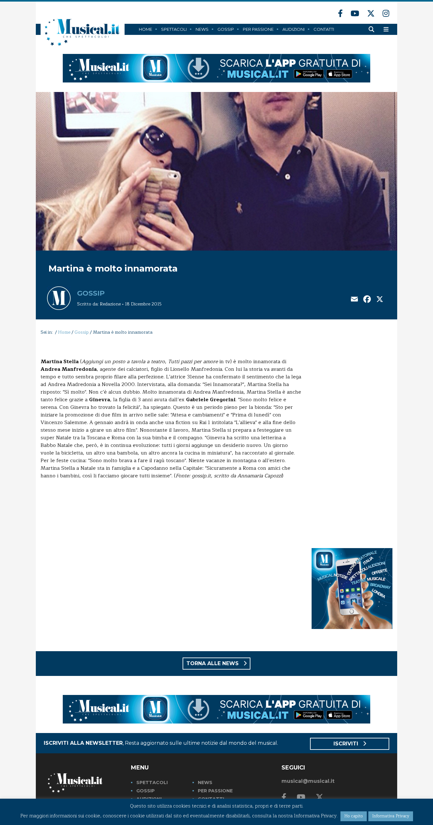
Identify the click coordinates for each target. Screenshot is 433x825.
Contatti (323, 29)
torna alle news (213, 663)
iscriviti (346, 744)
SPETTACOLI (152, 782)
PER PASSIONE (215, 791)
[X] (379, 300)
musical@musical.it (307, 781)
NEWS (205, 782)
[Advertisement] (352, 440)
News (202, 29)
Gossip (225, 29)
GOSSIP (145, 791)
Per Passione (258, 29)
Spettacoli (174, 29)
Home (145, 29)
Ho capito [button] (353, 816)
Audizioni (293, 29)
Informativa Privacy (390, 816)
